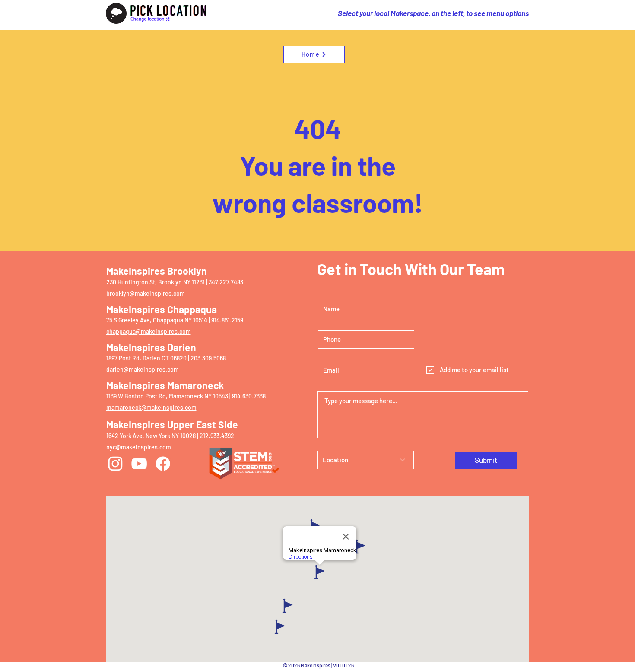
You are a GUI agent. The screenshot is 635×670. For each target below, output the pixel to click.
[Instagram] (115, 463)
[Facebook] (162, 463)
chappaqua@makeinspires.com (148, 331)
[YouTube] (139, 463)
